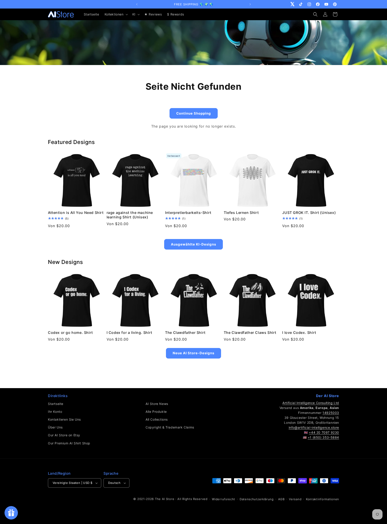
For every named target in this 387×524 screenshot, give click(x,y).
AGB (281, 499)
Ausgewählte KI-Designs (193, 244)
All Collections (157, 419)
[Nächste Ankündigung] (250, 4)
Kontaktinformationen (322, 499)
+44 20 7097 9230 (324, 432)
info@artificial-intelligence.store (314, 427)
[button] (116, 14)
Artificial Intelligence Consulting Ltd (310, 403)
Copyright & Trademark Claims (170, 427)
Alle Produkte (156, 411)
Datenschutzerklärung (257, 499)
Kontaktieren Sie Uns (64, 419)
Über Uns (55, 427)
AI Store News (157, 404)
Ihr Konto (55, 411)
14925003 (330, 413)
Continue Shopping (193, 113)
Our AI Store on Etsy (64, 435)
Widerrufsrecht (223, 499)
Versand (295, 499)
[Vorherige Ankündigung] (137, 4)
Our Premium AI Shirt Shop (69, 443)
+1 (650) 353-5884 (323, 437)
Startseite (55, 404)
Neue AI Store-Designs (193, 353)
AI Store (168, 499)
